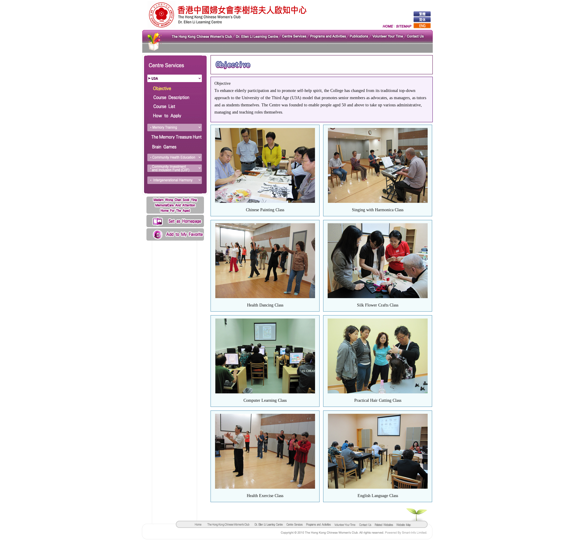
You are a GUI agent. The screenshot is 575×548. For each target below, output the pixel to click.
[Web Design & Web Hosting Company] (410, 533)
